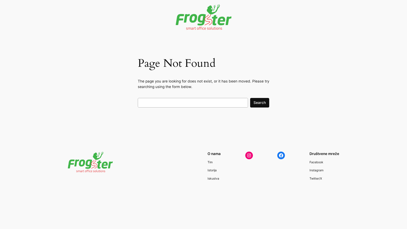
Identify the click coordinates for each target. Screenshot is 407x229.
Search (260, 103)
